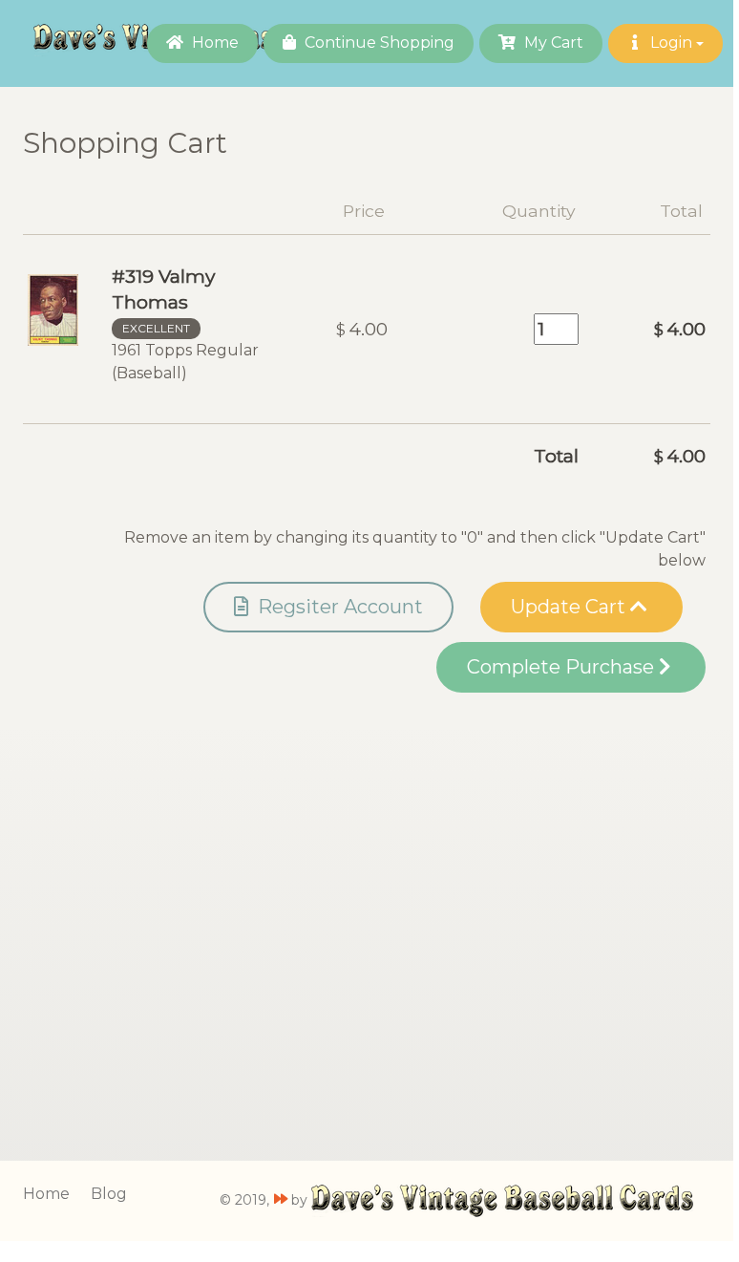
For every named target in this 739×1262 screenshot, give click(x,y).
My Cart (551, 42)
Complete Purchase (563, 666)
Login (671, 42)
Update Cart (570, 606)
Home (213, 42)
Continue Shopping (377, 42)
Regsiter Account (338, 606)
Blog (109, 1194)
